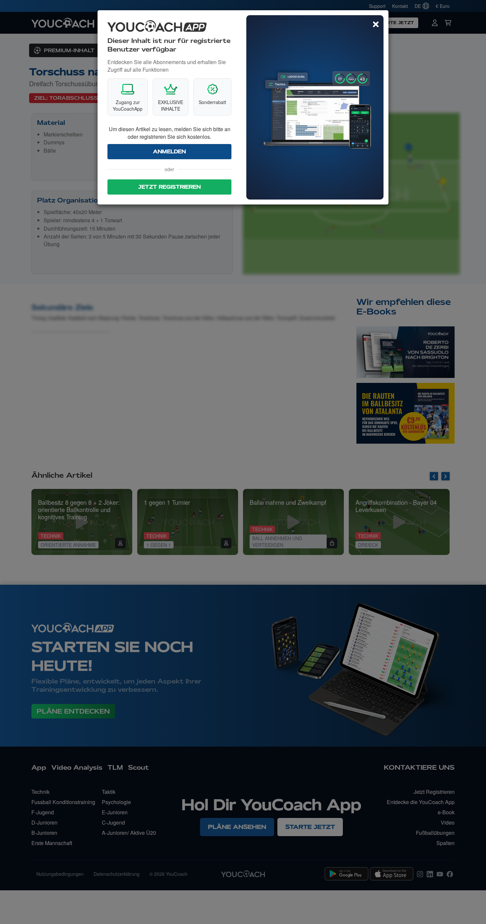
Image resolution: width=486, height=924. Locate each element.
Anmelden (169, 151)
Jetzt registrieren (169, 187)
